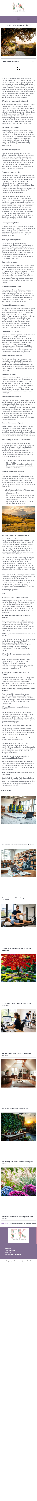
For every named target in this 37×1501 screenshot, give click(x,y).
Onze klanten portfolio (13, 1254)
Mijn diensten (10, 1250)
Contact (8, 1248)
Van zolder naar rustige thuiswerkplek (15, 1108)
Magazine (4, 1223)
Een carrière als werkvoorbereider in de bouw (18, 845)
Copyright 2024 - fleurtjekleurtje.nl (18, 1261)
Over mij (8, 1252)
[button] (18, 18)
